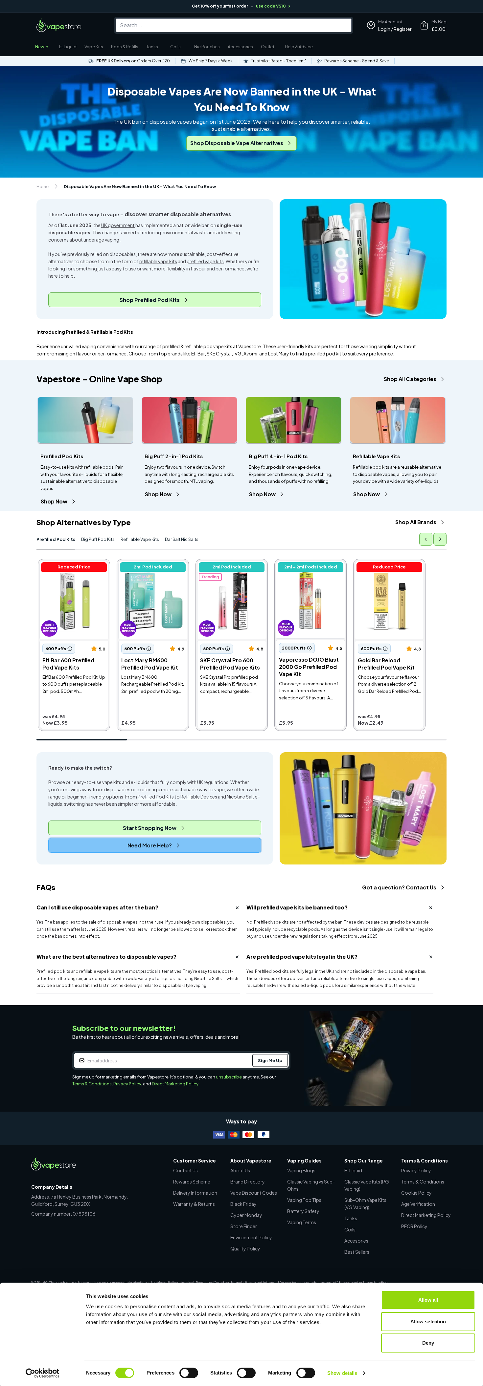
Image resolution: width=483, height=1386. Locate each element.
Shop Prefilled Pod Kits (150, 299)
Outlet (267, 46)
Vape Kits (93, 46)
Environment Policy (251, 1237)
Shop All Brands (415, 522)
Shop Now (54, 501)
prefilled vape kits (205, 261)
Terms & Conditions (92, 1083)
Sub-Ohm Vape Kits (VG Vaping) (365, 1203)
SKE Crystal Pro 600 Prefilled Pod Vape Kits (231, 564)
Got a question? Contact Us (399, 887)
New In (41, 46)
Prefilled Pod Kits (55, 539)
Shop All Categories (410, 378)
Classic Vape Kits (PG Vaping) (366, 1185)
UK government (118, 225)
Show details (342, 1373)
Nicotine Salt (240, 797)
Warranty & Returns (194, 1204)
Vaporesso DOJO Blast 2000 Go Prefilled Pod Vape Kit (310, 564)
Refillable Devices (198, 797)
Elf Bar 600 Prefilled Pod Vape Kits (74, 564)
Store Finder (243, 1226)
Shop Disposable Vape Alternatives (236, 142)
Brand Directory (247, 1181)
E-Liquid (68, 46)
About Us (240, 1170)
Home (42, 186)
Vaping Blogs (301, 1170)
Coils (175, 46)
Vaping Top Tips (304, 1200)
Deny (428, 1343)
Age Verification (418, 1204)
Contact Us (185, 1170)
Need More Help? (149, 845)
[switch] (188, 1373)
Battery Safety (303, 1211)
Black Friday (243, 1204)
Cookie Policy (416, 1193)
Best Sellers (356, 1252)
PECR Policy (414, 1226)
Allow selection (428, 1321)
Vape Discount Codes (253, 1193)
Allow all (428, 1300)
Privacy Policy (127, 1083)
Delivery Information (195, 1193)
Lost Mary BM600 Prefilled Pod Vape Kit (153, 564)
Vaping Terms (301, 1222)
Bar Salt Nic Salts (181, 539)
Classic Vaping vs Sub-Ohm (311, 1185)
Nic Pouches (207, 46)
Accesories (356, 1241)
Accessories (240, 46)
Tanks (152, 46)
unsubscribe (229, 1076)
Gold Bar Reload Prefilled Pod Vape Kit (389, 564)
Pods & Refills (124, 46)
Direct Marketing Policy (175, 1083)
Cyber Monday (246, 1215)
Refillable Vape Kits (140, 539)
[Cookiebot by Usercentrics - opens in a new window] (42, 1373)
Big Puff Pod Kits (98, 539)
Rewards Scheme (191, 1181)
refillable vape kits (158, 261)
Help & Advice (299, 46)
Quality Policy (245, 1248)
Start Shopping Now (149, 827)
